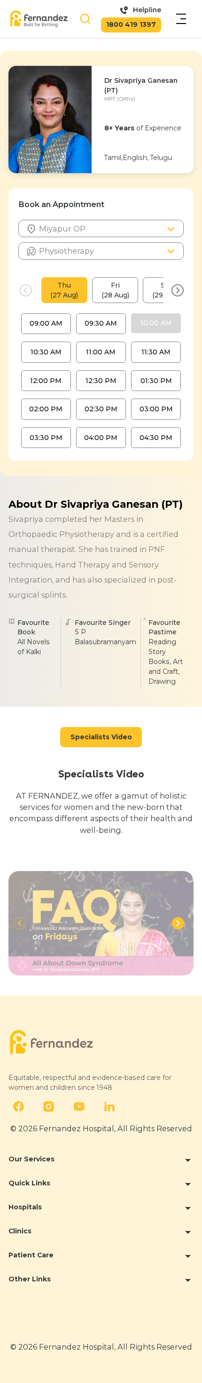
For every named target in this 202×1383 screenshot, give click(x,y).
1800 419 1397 (131, 24)
